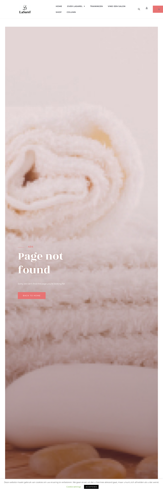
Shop (59, 12)
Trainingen (96, 6)
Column (71, 12)
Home (59, 6)
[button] (139, 9)
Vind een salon (116, 6)
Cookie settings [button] (73, 487)
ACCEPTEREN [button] (91, 487)
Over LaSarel (75, 6)
